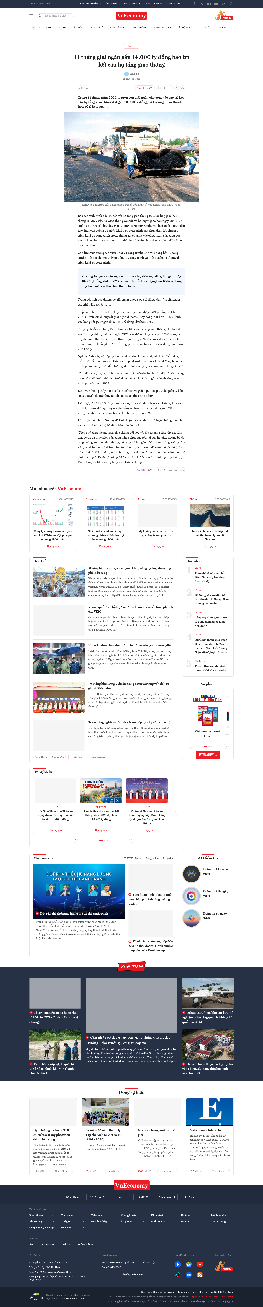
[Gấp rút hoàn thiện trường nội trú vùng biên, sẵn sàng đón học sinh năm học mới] (208, 1044)
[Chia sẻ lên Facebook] (158, 87)
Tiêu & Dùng (110, 4)
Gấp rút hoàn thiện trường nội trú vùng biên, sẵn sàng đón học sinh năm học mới (207, 1069)
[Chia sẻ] (182, 87)
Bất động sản (185, 28)
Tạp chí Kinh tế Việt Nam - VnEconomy (212, 1297)
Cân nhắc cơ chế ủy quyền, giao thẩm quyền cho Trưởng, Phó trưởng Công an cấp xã (128, 1040)
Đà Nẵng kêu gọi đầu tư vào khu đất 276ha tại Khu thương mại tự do (212, 599)
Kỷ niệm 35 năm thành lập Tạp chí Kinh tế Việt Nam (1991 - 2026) (104, 1135)
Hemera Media (82, 1295)
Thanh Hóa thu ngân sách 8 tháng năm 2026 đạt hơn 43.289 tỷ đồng (101, 815)
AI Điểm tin (208, 858)
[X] (201, 3)
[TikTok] (223, 3)
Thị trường (140, 28)
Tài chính (78, 28)
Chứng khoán (89, 4)
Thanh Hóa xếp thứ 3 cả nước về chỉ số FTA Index (211, 668)
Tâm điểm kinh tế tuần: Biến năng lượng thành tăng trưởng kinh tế (150, 899)
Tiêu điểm (45, 28)
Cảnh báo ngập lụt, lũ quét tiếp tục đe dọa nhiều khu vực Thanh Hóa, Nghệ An (52, 1069)
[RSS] (200, 1274)
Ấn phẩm (208, 684)
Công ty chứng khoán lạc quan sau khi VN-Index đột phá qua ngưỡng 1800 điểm (53, 535)
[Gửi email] (170, 87)
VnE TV (136, 4)
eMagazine (167, 858)
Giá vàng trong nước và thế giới (156, 1133)
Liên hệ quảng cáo (132, 1274)
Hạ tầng (198, 612)
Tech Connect (155, 4)
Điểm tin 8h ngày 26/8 (215, 916)
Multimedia (43, 858)
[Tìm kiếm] (40, 15)
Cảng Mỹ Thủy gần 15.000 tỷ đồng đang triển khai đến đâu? (212, 621)
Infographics (152, 858)
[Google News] (231, 3)
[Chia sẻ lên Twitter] (164, 87)
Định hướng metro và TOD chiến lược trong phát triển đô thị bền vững (51, 1135)
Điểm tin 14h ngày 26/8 (216, 872)
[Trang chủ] (33, 28)
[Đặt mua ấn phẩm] (224, 15)
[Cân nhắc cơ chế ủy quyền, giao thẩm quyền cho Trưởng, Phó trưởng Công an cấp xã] (131, 1005)
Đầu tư (61, 28)
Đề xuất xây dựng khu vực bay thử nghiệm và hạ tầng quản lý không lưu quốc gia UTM (207, 1017)
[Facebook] (194, 3)
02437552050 (113, 1267)
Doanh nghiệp (162, 28)
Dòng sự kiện (131, 1093)
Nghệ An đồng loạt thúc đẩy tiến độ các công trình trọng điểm (130, 645)
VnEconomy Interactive (206, 1130)
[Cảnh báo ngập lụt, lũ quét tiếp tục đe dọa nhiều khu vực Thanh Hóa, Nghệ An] (55, 1044)
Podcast (139, 858)
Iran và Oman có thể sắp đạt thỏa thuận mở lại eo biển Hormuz (210, 535)
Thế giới (205, 28)
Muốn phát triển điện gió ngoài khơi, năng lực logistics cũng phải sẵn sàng (129, 571)
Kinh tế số (97, 28)
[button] (101, 840)
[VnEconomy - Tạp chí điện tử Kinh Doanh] (132, 1185)
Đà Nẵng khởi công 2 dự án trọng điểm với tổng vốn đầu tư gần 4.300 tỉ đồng (128, 686)
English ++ (176, 4)
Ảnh (31, 1244)
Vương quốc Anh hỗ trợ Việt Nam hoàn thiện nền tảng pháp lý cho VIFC (130, 609)
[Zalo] (209, 3)
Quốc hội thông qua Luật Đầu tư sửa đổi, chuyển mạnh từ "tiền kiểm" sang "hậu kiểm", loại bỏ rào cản (212, 646)
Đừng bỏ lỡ (42, 772)
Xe (125, 4)
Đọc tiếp (40, 561)
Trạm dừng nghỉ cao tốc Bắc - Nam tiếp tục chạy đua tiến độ (129, 722)
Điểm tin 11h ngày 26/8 (215, 894)
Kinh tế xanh (118, 28)
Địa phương (101, 807)
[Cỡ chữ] (86, 87)
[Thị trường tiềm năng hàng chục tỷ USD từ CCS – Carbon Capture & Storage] (55, 993)
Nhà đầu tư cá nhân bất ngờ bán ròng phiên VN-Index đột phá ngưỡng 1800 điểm (105, 535)
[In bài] (80, 87)
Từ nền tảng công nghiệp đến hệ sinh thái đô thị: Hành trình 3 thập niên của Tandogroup (150, 946)
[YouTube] (216, 3)
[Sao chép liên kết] (176, 87)
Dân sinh (222, 28)
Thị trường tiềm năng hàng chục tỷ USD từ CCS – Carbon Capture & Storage (53, 1017)
